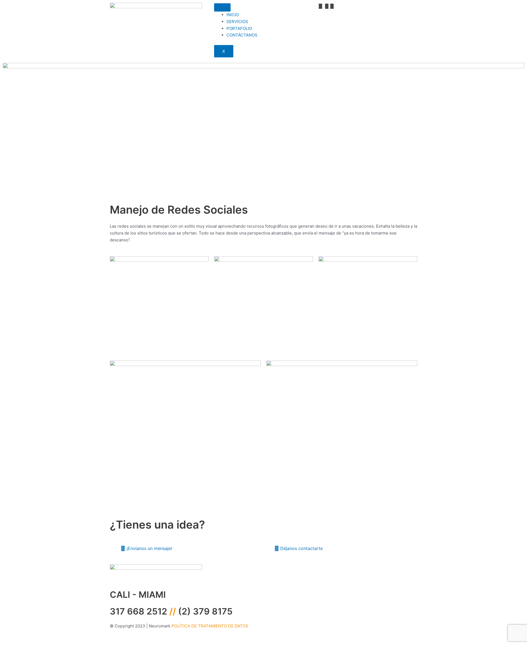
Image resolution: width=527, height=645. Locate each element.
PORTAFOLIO (239, 28)
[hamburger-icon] (222, 7)
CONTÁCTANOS (241, 35)
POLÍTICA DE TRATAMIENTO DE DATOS (210, 626)
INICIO (232, 14)
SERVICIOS (237, 21)
